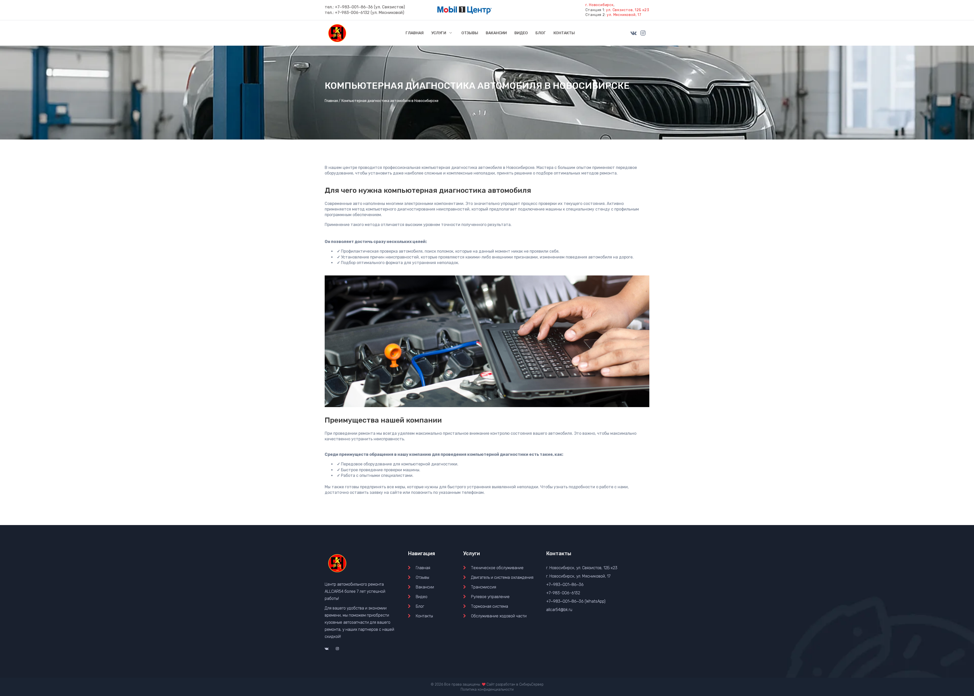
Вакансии (425, 587)
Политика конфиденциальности (487, 689)
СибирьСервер (531, 684)
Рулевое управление (490, 596)
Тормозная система (489, 606)
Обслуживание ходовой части (499, 616)
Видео (421, 596)
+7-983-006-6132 (352, 12)
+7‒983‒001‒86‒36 (354, 7)
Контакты (424, 616)
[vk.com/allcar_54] (633, 32)
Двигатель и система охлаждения (502, 577)
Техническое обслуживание (497, 567)
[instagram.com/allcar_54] (643, 32)
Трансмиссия (483, 587)
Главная (423, 567)
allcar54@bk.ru (559, 609)
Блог (420, 606)
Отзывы (422, 577)
